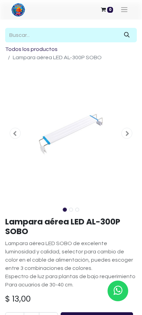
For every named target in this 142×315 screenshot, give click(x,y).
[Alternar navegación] (124, 10)
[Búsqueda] (127, 35)
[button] (15, 133)
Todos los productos (31, 49)
